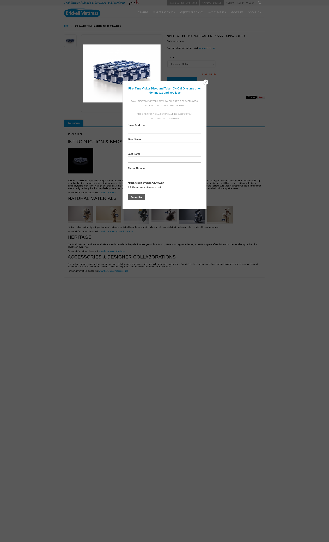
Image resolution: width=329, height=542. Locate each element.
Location (254, 12)
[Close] (205, 82)
